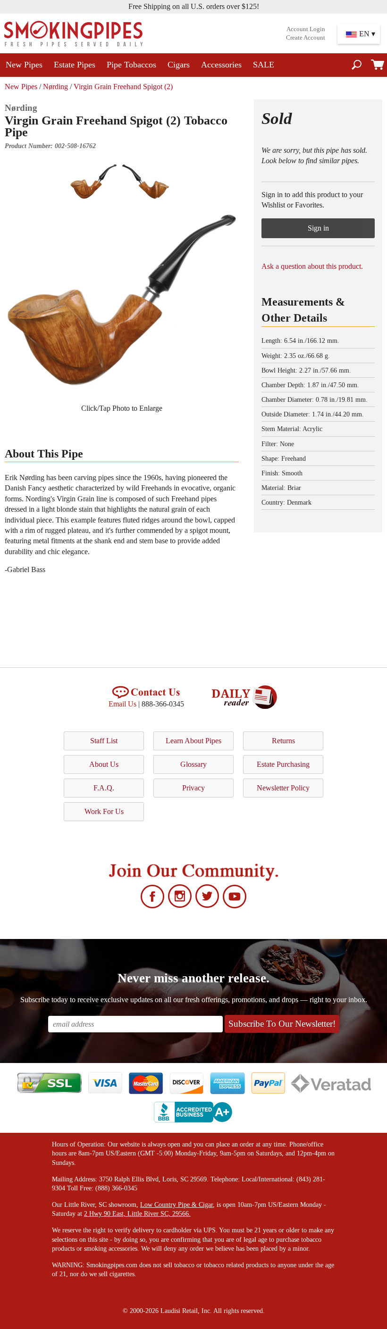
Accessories (221, 64)
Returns (283, 741)
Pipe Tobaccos (131, 64)
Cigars (179, 64)
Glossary (193, 764)
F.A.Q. (103, 788)
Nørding (55, 87)
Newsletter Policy (283, 788)
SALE (263, 64)
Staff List (104, 741)
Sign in (318, 228)
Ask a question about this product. (312, 266)
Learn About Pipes (193, 741)
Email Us (122, 704)
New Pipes (24, 64)
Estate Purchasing (283, 764)
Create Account (305, 37)
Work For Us (104, 811)
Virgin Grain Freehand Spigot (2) (123, 87)
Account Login (305, 29)
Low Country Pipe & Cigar (176, 1204)
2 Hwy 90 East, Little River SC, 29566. (137, 1213)
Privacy (193, 788)
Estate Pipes (74, 64)
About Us (103, 764)
